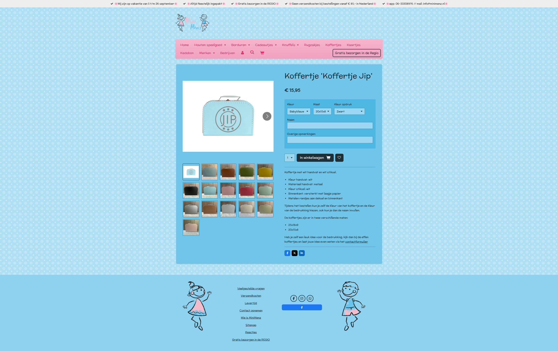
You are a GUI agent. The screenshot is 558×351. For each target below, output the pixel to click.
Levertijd (251, 303)
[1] (289, 158)
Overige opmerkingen (301, 134)
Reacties (251, 332)
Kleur (290, 104)
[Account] (242, 53)
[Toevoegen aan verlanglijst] (339, 158)
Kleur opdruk (343, 104)
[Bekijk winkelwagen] (262, 53)
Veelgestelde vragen (251, 288)
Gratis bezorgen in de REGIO (251, 339)
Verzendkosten (251, 295)
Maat (316, 104)
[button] (191, 172)
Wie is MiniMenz (251, 317)
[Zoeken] (252, 52)
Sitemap (251, 325)
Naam (290, 120)
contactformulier (356, 241)
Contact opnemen (251, 310)
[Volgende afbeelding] (267, 116)
